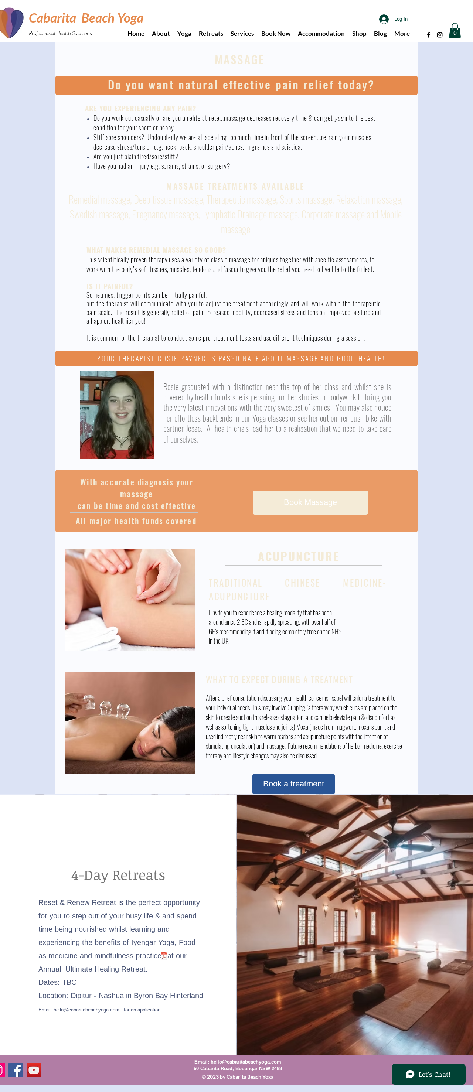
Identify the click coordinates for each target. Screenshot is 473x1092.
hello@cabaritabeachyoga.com (86, 1010)
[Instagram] (439, 34)
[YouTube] (34, 1070)
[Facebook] (428, 34)
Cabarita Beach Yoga (86, 17)
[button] (455, 30)
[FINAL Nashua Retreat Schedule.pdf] (164, 957)
